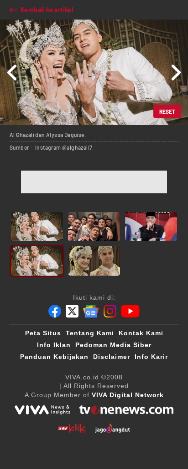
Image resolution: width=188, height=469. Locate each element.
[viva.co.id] (42, 409)
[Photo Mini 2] (94, 226)
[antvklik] (72, 428)
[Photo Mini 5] (94, 261)
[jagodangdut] (112, 428)
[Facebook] (54, 311)
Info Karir (151, 356)
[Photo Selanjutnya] (175, 72)
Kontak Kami (141, 333)
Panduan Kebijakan (54, 356)
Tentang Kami (90, 333)
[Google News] (91, 311)
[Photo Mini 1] (37, 226)
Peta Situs (43, 333)
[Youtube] (130, 311)
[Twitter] (72, 311)
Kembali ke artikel (47, 10)
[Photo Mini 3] (151, 226)
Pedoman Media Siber (113, 344)
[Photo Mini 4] (37, 261)
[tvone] (126, 409)
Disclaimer (111, 356)
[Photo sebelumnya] (12, 72)
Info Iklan (54, 344)
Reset (167, 111)
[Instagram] (110, 311)
